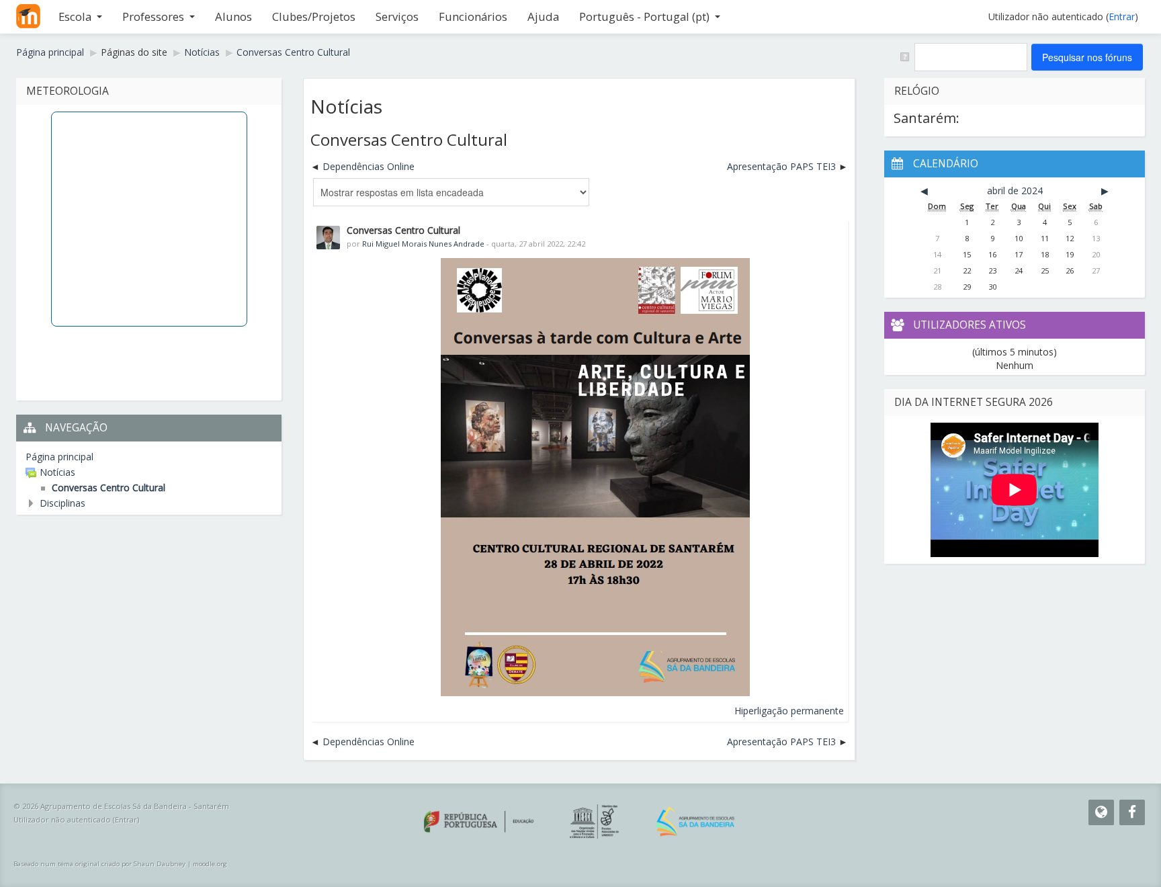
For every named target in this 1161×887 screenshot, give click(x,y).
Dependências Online (368, 166)
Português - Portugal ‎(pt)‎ (644, 16)
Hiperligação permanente (789, 710)
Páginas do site (134, 52)
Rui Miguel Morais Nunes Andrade (423, 244)
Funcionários (473, 16)
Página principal (59, 456)
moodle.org (210, 863)
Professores (153, 16)
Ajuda (543, 16)
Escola (74, 16)
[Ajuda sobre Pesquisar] (904, 56)
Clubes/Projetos (313, 16)
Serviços (397, 16)
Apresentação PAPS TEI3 (781, 166)
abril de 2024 (1015, 190)
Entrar (1122, 16)
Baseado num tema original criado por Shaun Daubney (99, 863)
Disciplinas (62, 503)
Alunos (233, 16)
